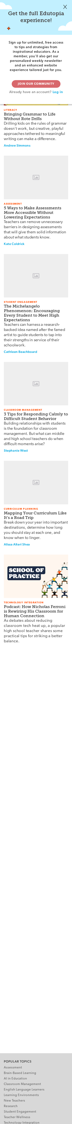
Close (65, 7)
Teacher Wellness (17, 1117)
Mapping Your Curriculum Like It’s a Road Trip (35, 515)
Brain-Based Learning (20, 1073)
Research (11, 1106)
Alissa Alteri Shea (17, 544)
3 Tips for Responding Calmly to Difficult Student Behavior (36, 416)
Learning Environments (21, 1095)
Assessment (13, 1067)
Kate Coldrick (14, 244)
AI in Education (15, 1078)
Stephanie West (16, 450)
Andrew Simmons (17, 145)
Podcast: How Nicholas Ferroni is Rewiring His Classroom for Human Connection (34, 611)
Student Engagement (20, 1111)
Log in (58, 92)
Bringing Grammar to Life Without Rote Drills (29, 116)
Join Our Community (36, 83)
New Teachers (14, 1100)
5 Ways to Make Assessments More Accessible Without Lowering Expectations (32, 212)
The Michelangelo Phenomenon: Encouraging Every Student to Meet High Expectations (32, 313)
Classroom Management (22, 1084)
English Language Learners (24, 1089)
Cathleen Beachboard (20, 352)
